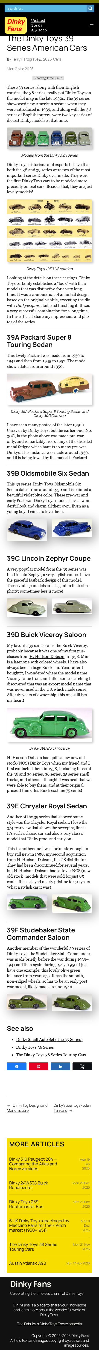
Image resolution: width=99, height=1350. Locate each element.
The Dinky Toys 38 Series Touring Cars (33, 1246)
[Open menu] (91, 25)
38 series (37, 92)
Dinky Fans (15, 25)
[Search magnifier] (90, 8)
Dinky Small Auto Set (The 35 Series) (49, 1039)
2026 (47, 59)
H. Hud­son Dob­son (46, 656)
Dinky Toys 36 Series (35, 1047)
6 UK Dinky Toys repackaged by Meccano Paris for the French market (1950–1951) (39, 1225)
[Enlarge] (41, 524)
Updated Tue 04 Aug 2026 (39, 25)
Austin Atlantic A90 (27, 1263)
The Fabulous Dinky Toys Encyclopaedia (49, 1323)
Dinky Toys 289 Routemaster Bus (26, 1204)
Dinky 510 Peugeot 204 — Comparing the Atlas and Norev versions (33, 1164)
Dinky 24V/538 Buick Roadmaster (28, 1185)
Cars (57, 59)
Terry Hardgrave (25, 59)
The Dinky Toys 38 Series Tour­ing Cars (51, 1054)
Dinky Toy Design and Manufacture (27, 1108)
